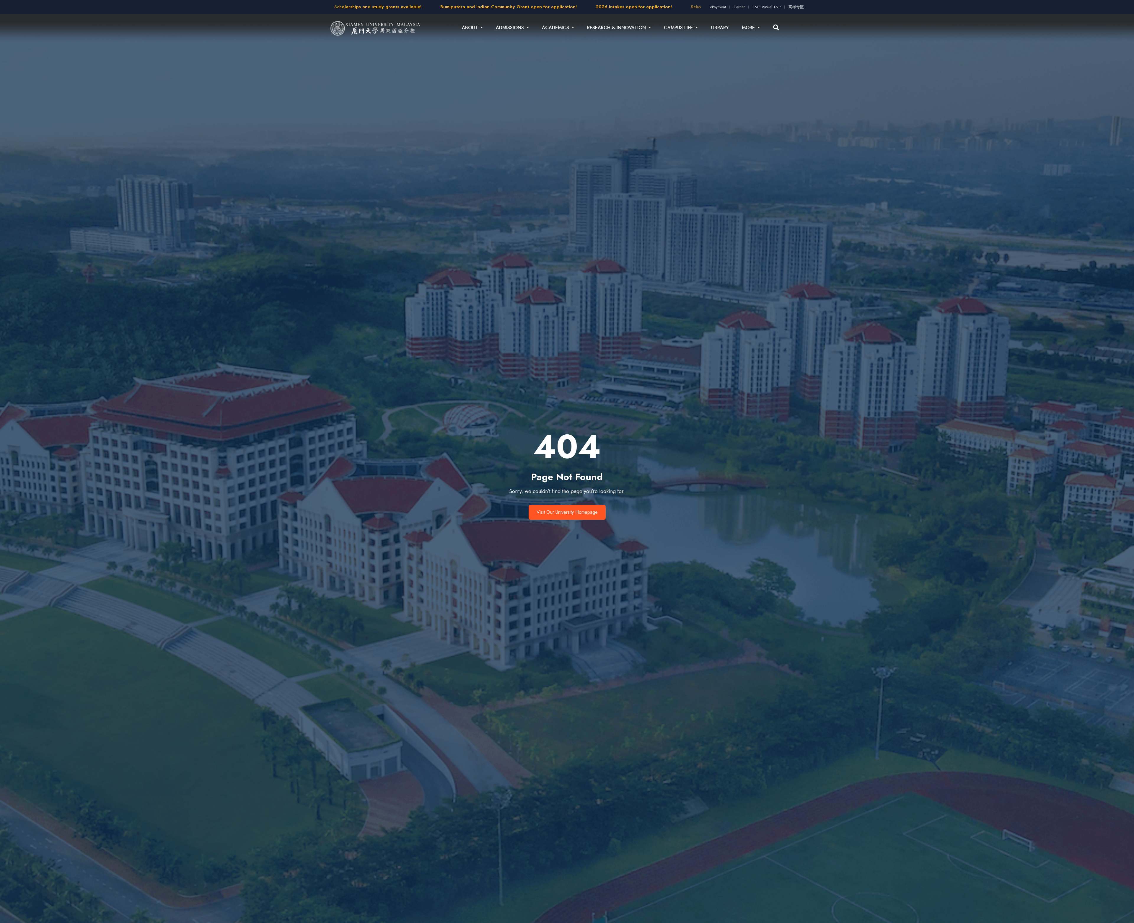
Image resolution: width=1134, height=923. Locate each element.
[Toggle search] (776, 27)
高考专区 (796, 7)
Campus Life (679, 27)
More (749, 27)
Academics (556, 27)
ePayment (718, 7)
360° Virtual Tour (766, 7)
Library (720, 27)
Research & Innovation (617, 27)
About (470, 27)
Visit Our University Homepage (567, 512)
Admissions (510, 27)
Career (739, 7)
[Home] (375, 28)
